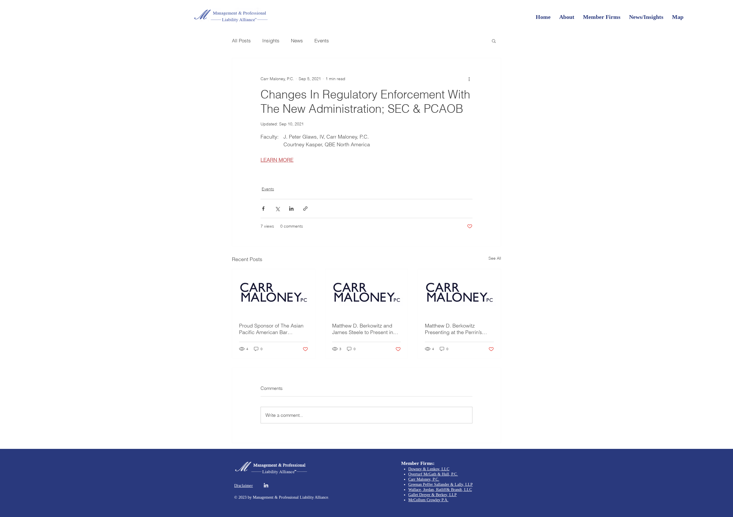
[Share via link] (305, 208)
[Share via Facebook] (263, 208)
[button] (493, 40)
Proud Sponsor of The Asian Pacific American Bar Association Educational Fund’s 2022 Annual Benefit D (273, 329)
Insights (270, 41)
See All (494, 258)
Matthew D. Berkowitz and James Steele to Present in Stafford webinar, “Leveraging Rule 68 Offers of (366, 329)
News (297, 41)
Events (321, 41)
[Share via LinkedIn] (291, 208)
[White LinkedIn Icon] (266, 485)
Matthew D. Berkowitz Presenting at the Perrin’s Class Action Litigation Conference (453, 329)
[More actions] (469, 78)
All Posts (241, 41)
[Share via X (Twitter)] (277, 208)
